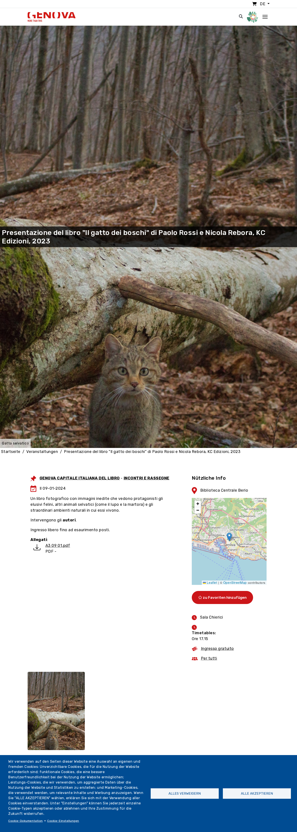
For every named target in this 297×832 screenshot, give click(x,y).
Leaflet (211, 582)
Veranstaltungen (42, 451)
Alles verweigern (185, 793)
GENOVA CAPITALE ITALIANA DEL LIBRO (80, 478)
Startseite (10, 451)
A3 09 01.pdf (57, 545)
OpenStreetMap (235, 582)
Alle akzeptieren (257, 793)
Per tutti (209, 658)
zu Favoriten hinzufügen (224, 597)
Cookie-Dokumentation (25, 820)
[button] (229, 536)
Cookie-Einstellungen (63, 820)
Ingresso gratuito (217, 648)
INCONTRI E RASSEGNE (146, 478)
